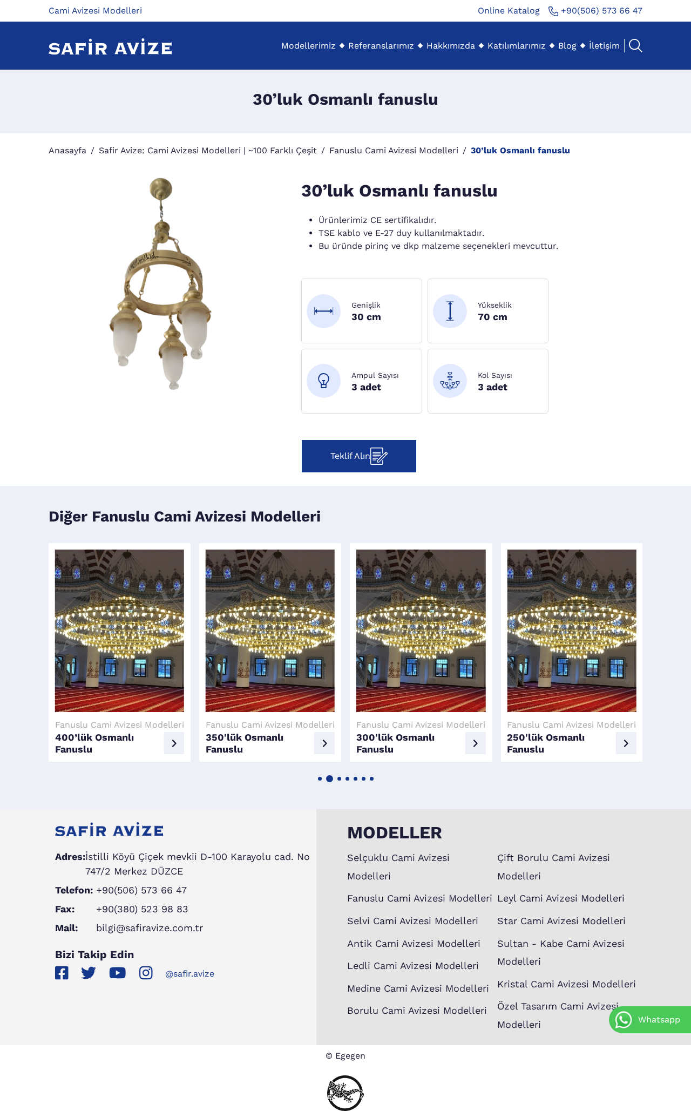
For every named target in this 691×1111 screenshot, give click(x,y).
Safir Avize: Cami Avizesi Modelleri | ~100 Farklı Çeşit (208, 150)
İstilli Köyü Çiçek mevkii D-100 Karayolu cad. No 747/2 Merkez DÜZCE (197, 864)
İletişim (604, 45)
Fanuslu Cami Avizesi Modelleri (393, 150)
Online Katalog (509, 10)
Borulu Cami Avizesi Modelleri (417, 1010)
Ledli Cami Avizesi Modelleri (413, 965)
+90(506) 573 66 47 (600, 10)
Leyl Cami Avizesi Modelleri (561, 898)
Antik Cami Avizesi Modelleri (413, 943)
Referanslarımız (381, 45)
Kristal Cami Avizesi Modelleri (566, 984)
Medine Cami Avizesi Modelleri (418, 988)
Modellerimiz (308, 45)
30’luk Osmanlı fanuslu (520, 150)
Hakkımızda (450, 45)
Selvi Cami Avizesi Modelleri (412, 920)
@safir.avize (189, 973)
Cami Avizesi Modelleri (95, 10)
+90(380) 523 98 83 (142, 908)
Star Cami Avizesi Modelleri (561, 920)
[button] (320, 779)
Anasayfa (67, 150)
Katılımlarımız (516, 45)
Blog (567, 45)
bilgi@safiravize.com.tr (149, 927)
